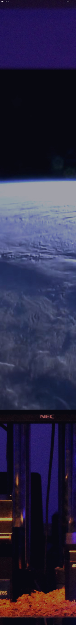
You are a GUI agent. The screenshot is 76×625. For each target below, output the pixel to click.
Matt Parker (5, 1)
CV (64, 1)
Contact (69, 1)
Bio (61, 1)
